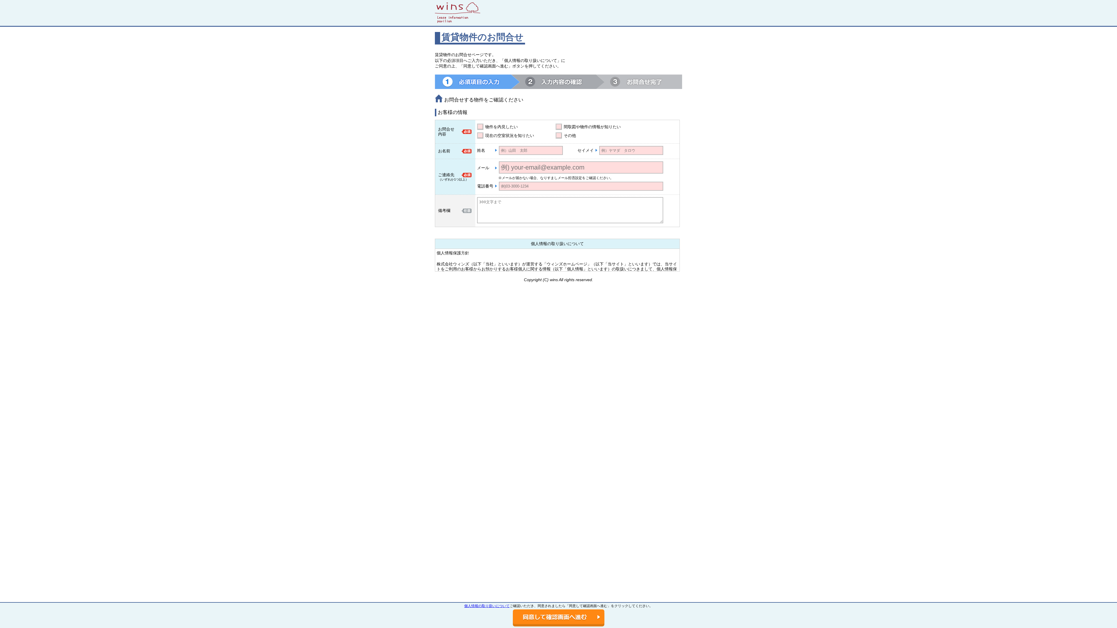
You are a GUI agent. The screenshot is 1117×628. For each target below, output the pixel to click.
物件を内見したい (501, 126)
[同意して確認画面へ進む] (558, 618)
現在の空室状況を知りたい (509, 135)
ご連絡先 (446, 174)
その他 (570, 135)
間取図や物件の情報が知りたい (592, 126)
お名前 (444, 151)
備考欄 (444, 210)
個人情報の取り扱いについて (487, 606)
